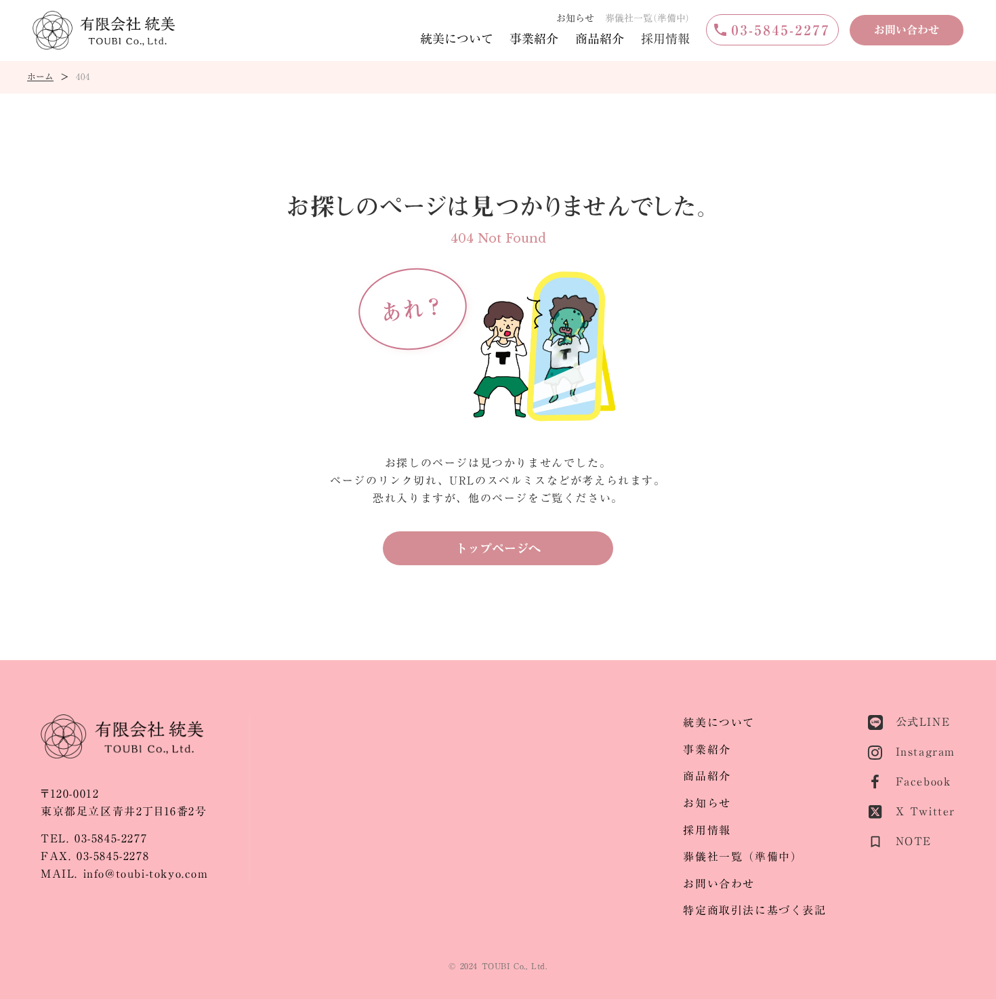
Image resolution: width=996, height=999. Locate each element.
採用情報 (665, 38)
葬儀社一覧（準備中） (742, 857)
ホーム (40, 77)
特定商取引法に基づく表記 (754, 911)
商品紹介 (599, 38)
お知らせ (575, 18)
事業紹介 (534, 38)
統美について (456, 38)
